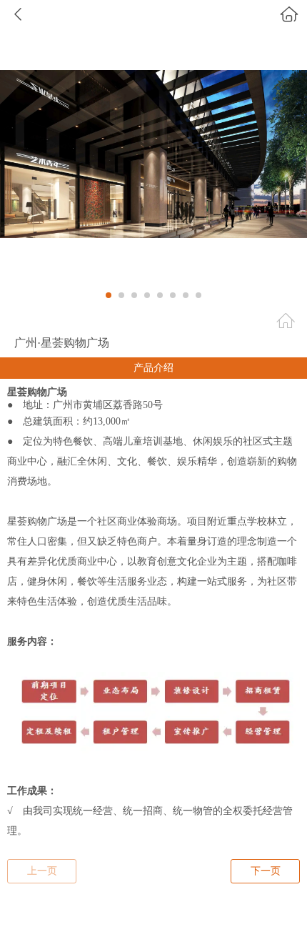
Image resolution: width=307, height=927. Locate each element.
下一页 (266, 871)
